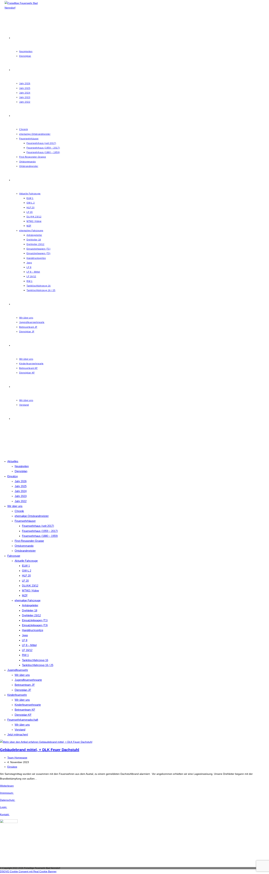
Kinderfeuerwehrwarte (28, 704)
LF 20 (25, 580)
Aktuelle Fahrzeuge (26, 560)
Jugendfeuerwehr (17, 670)
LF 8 (24, 640)
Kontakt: (5, 814)
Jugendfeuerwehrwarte (28, 679)
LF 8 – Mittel (29, 645)
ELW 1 (26, 565)
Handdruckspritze (32, 630)
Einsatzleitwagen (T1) (35, 620)
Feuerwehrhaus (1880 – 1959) (40, 535)
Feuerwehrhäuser (25, 520)
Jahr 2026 (21, 481)
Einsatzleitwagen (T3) (35, 625)
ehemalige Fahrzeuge (27, 600)
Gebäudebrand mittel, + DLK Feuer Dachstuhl (39, 750)
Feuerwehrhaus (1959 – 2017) (40, 530)
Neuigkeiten (22, 466)
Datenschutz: (7, 800)
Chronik (19, 511)
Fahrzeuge (13, 555)
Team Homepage (17, 757)
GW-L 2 (26, 570)
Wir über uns (15, 506)
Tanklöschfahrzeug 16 (35, 660)
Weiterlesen (7, 785)
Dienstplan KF (23, 714)
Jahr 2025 (21, 486)
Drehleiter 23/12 (31, 615)
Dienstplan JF (23, 689)
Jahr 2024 (21, 491)
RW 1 (25, 655)
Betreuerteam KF (25, 709)
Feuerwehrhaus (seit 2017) (38, 525)
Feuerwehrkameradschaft (22, 719)
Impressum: (7, 792)
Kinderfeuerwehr (17, 694)
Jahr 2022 (21, 501)
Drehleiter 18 (29, 610)
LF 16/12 (27, 650)
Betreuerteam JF (25, 684)
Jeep (25, 635)
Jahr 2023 (21, 496)
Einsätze (12, 476)
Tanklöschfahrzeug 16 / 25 (37, 665)
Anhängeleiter (30, 605)
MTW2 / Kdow (30, 590)
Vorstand (20, 729)
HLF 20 (26, 575)
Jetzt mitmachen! (17, 734)
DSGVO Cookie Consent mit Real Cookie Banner (28, 871)
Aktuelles (12, 461)
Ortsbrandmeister (25, 550)
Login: (3, 807)
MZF (25, 595)
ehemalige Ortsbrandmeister (32, 515)
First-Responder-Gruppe (29, 540)
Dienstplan (21, 471)
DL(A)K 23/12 (30, 585)
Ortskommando (24, 545)
